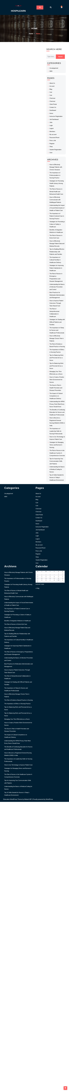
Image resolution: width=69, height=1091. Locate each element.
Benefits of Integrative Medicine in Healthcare (18, 646)
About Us (52, 83)
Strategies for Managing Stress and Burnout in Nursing (57, 465)
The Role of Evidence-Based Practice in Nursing (56, 356)
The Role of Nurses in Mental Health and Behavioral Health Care (57, 191)
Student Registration (56, 149)
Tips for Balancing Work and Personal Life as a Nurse (57, 373)
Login (51, 125)
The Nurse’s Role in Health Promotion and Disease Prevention (56, 403)
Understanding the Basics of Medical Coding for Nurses (57, 492)
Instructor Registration (57, 116)
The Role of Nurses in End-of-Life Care (16, 650)
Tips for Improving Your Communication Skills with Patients (57, 484)
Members (52, 131)
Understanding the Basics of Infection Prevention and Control (57, 292)
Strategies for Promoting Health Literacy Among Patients (57, 183)
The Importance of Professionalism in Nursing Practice (55, 175)
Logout (52, 128)
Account (52, 86)
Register (52, 143)
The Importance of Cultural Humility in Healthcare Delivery (56, 265)
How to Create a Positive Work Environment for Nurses (57, 395)
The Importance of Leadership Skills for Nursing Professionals (56, 451)
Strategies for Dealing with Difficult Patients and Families (56, 329)
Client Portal (53, 104)
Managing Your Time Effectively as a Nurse (17, 747)
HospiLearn (18, 11)
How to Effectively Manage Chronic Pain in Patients (57, 348)
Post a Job (53, 140)
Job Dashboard (54, 119)
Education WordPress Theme (13, 830)
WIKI (51, 71)
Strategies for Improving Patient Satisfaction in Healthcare (57, 273)
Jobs (51, 122)
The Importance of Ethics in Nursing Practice (55, 365)
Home (31, 33)
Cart (51, 92)
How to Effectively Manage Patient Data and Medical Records (56, 246)
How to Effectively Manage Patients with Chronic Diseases (56, 167)
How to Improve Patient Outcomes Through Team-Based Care (57, 310)
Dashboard (53, 110)
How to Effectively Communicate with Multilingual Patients (56, 199)
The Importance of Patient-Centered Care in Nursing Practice (57, 218)
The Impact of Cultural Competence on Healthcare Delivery (56, 411)
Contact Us (53, 107)
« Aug (37, 614)
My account (53, 134)
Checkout (52, 98)
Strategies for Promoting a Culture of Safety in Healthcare (57, 226)
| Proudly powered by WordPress (42, 830)
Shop (51, 146)
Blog (51, 89)
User (51, 152)
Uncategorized (54, 68)
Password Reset (54, 137)
